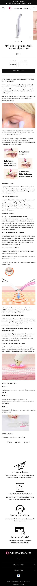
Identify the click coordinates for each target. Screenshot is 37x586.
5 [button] (21, 41)
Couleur (13, 61)
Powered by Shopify (18, 584)
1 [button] (15, 41)
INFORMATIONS (18, 564)
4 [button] (20, 41)
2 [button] (17, 41)
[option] (18, 2)
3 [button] (18, 41)
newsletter (18, 570)
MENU (18, 559)
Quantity (23, 61)
